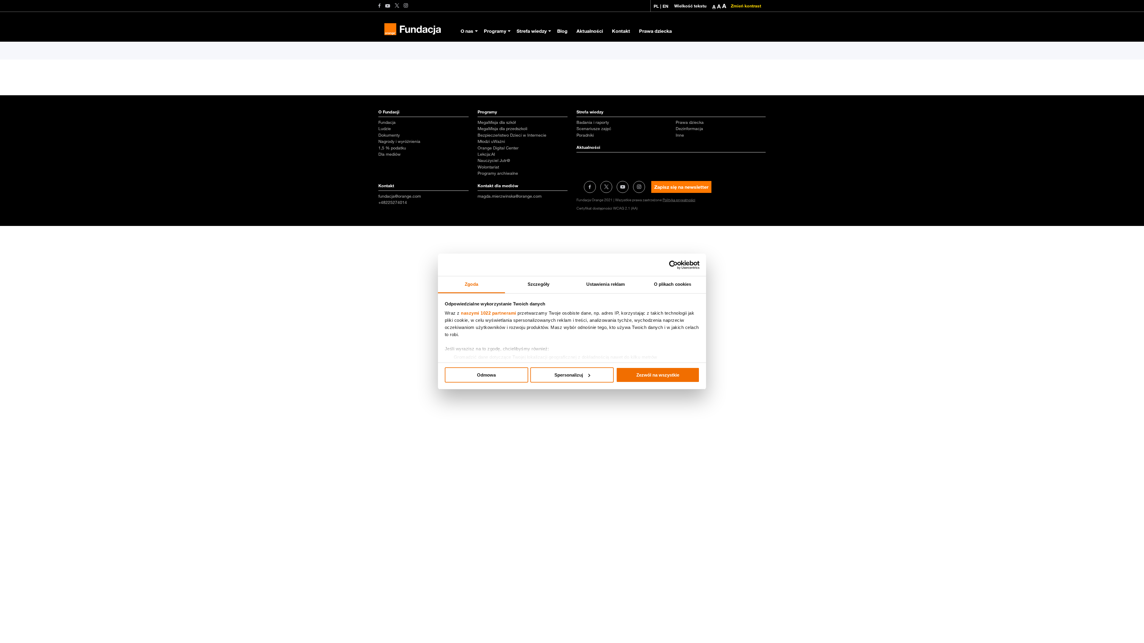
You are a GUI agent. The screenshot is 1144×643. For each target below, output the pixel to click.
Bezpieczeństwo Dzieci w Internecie (512, 135)
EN (665, 6)
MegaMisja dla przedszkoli (502, 128)
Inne (680, 135)
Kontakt (621, 31)
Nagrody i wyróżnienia (399, 141)
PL (656, 6)
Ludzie (384, 128)
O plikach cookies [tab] (672, 284)
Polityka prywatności (679, 199)
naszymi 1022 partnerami (488, 313)
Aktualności (589, 31)
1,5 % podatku (392, 148)
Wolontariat (488, 167)
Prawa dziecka (655, 31)
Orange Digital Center (498, 148)
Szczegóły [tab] (538, 284)
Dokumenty (389, 135)
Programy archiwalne (498, 173)
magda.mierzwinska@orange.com (510, 196)
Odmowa (486, 374)
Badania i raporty (592, 122)
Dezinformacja (689, 128)
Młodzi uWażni (491, 141)
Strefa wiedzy (532, 31)
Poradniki (585, 135)
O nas (467, 31)
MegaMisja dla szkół (497, 122)
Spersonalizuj (568, 374)
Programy (495, 31)
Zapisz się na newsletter (681, 187)
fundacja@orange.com (399, 196)
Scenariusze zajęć (593, 128)
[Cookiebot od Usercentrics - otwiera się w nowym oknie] (673, 264)
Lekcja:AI (486, 154)
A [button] (714, 7)
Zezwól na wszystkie (657, 374)
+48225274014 (392, 202)
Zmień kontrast (746, 6)
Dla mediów (389, 154)
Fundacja (387, 122)
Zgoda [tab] (471, 284)
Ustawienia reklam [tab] (605, 284)
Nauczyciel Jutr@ (494, 160)
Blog (562, 31)
